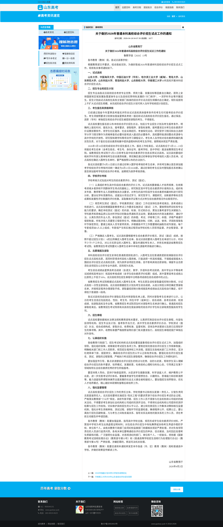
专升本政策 (133, 513)
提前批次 (148, 7)
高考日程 (137, 7)
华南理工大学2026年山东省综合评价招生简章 (113, 477)
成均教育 (41, 524)
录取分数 (176, 489)
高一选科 (90, 513)
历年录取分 (51, 54)
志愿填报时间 (132, 508)
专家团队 (98, 513)
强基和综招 (69, 54)
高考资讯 (50, 32)
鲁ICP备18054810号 (109, 524)
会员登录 (166, 2)
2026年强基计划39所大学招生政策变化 (111, 473)
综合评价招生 (120, 513)
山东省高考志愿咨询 (93, 507)
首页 (117, 7)
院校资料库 (70, 63)
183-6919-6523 (179, 2)
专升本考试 (51, 58)
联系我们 (180, 7)
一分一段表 (69, 58)
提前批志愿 (119, 508)
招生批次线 (51, 63)
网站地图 (51, 524)
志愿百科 (126, 7)
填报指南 (169, 7)
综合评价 (158, 7)
